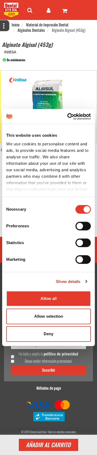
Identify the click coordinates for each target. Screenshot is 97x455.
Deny (48, 333)
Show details (68, 281)
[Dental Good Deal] (11, 10)
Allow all (48, 298)
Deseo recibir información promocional (48, 361)
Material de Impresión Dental (47, 25)
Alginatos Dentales (31, 30)
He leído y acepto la (48, 354)
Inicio (15, 25)
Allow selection (48, 316)
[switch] (83, 226)
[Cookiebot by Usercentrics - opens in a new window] (68, 116)
